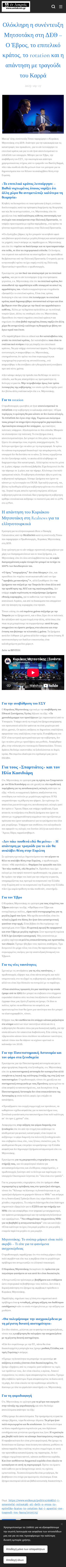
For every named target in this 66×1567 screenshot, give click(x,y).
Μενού (60, 6)
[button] (53, 6)
